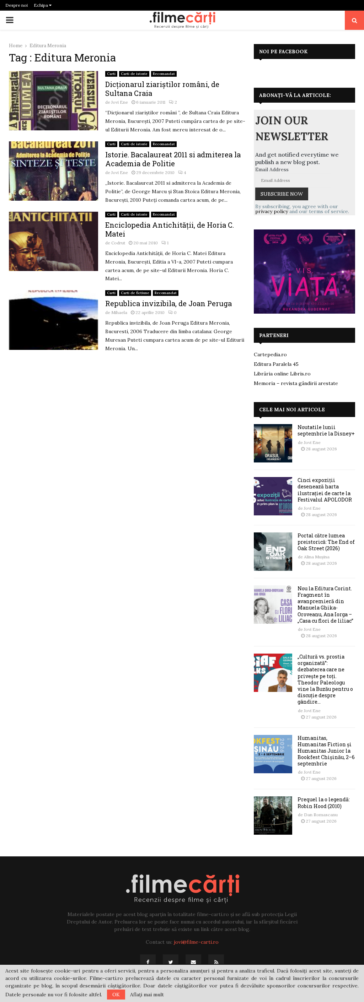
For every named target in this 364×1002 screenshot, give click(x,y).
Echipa (41, 5)
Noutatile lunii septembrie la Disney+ (326, 430)
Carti (111, 73)
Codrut (118, 242)
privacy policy (271, 211)
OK (116, 994)
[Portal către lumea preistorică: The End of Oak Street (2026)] (273, 551)
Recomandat (164, 73)
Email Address (272, 169)
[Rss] (216, 962)
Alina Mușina (317, 556)
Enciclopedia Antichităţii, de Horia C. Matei (169, 229)
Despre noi (16, 5)
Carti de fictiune (135, 293)
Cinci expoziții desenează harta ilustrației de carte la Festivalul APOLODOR (325, 490)
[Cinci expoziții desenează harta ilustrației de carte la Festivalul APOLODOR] (273, 496)
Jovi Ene (119, 102)
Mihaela (119, 312)
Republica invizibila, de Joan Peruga (168, 303)
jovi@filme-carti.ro (196, 942)
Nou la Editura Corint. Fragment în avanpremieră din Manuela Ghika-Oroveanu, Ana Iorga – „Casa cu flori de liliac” (325, 604)
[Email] (193, 962)
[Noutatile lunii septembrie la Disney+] (273, 443)
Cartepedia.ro (270, 354)
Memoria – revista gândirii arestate (296, 383)
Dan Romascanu (321, 814)
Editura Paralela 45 (276, 364)
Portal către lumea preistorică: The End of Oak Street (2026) (326, 542)
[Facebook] (148, 962)
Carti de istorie (134, 73)
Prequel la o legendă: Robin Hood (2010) (324, 802)
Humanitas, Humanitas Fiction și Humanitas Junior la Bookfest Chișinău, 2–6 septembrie (326, 751)
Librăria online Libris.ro (282, 373)
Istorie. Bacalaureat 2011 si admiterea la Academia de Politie (173, 159)
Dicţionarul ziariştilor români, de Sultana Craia (162, 89)
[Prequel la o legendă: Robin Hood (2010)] (273, 815)
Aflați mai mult (147, 994)
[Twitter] (170, 962)
